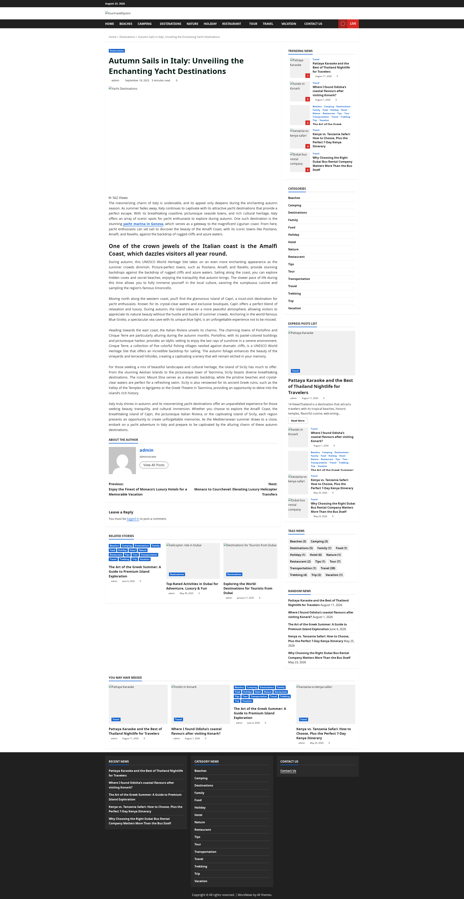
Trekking (124, 559)
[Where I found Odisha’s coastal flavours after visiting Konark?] (200, 704)
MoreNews (245, 895)
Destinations (170, 24)
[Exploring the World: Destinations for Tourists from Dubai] (250, 561)
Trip (134, 559)
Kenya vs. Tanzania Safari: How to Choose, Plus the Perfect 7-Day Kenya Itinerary (300, 139)
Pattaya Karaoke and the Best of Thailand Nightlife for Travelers (300, 68)
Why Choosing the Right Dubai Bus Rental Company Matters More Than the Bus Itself (300, 162)
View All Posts (154, 465)
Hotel (133, 550)
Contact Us (313, 24)
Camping (145, 24)
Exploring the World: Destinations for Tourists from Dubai (247, 588)
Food (112, 550)
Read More (299, 421)
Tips (127, 554)
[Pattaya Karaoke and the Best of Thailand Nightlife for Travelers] (321, 353)
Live (353, 24)
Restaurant (231, 24)
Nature (192, 24)
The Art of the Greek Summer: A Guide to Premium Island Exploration (135, 571)
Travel (268, 24)
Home (109, 24)
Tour (253, 24)
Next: (235, 489)
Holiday (210, 24)
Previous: (148, 489)
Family (156, 545)
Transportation (149, 554)
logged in (133, 519)
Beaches (125, 24)
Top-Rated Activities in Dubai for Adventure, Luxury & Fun (192, 586)
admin (115, 80)
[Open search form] (335, 23)
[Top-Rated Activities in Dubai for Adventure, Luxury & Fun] (193, 561)
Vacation (288, 24)
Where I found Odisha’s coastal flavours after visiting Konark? (300, 91)
